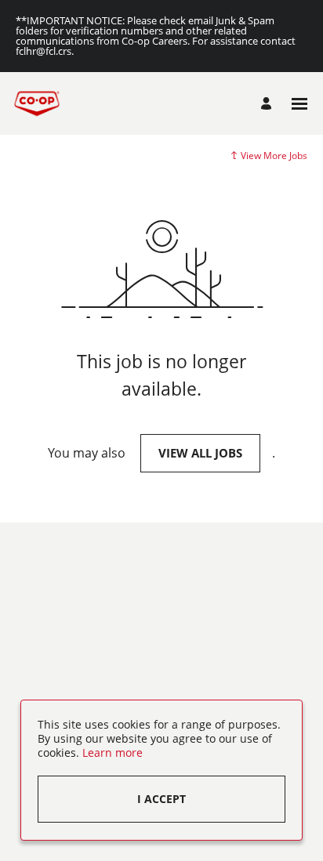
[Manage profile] (268, 103)
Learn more (112, 752)
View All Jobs (200, 453)
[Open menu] (299, 104)
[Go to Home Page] (37, 103)
